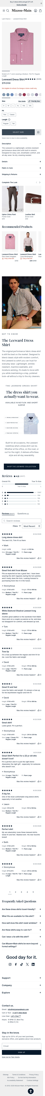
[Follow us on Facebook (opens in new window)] (16, 964)
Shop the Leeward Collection (21, 467)
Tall (13, 123)
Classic (12, 115)
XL (18, 106)
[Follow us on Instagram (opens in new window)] (10, 964)
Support (6, 977)
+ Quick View (11, 251)
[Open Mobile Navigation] (4, 11)
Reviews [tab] (8, 513)
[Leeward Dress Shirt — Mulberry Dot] (24, 94)
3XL (30, 106)
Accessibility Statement (15, 1080)
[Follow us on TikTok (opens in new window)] (22, 964)
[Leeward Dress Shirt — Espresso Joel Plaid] (40, 94)
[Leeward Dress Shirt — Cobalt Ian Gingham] (12, 94)
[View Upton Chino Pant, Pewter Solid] (13, 199)
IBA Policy (10, 1077)
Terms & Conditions (18, 1075)
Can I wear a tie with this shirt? (15, 936)
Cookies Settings (32, 1080)
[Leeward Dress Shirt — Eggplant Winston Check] (20, 94)
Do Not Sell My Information (27, 1077)
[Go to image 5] (37, 69)
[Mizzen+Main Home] (21, 10)
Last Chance (6, 19)
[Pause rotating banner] (41, 3)
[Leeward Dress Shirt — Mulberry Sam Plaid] (36, 94)
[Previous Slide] (36, 182)
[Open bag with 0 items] (40, 11)
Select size (18, 132)
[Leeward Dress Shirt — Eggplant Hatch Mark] (28, 94)
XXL (24, 106)
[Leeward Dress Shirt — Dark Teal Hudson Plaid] (3, 94)
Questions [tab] (23, 513)
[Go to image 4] (29, 69)
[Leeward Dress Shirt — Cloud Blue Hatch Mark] (32, 94)
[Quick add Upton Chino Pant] (21, 210)
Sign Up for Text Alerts (11, 1057)
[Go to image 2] (14, 69)
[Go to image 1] (6, 69)
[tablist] (15, 514)
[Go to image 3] (22, 69)
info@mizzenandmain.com (18, 1009)
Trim (4, 115)
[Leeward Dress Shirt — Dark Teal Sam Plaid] (8, 94)
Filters (15, 526)
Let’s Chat (16, 1016)
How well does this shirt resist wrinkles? (19, 923)
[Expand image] (21, 46)
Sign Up (21, 1052)
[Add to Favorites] (38, 132)
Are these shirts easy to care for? (17, 929)
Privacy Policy (34, 1075)
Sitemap (5, 1075)
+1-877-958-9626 (19, 1012)
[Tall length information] (8, 120)
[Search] (8, 11)
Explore (6, 992)
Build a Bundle (22, 5)
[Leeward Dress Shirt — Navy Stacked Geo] (16, 94)
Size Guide (22, 101)
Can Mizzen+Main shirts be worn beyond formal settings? (20, 945)
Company (7, 985)
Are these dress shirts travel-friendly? (19, 909)
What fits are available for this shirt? (18, 916)
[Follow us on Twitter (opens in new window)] (27, 964)
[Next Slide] (39, 182)
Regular (6, 123)
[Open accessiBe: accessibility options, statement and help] (31, 1091)
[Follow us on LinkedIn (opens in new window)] (33, 964)
